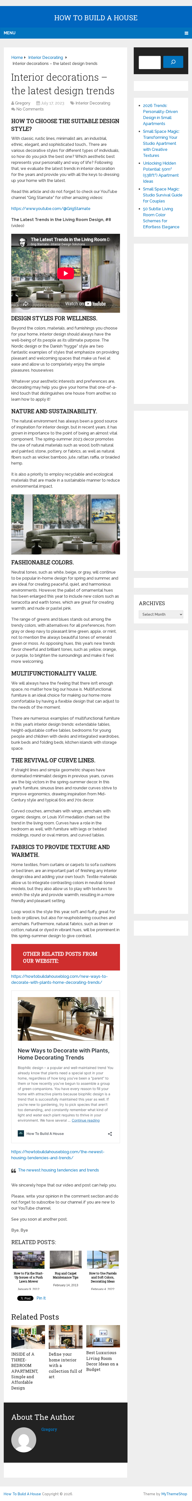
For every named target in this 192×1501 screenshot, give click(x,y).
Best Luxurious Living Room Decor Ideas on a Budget (102, 1361)
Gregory (22, 103)
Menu (10, 33)
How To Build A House (96, 17)
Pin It (41, 1298)
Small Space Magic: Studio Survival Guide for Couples (162, 195)
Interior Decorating (93, 103)
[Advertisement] (161, 324)
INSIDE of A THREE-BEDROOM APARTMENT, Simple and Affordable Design (24, 1370)
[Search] (173, 62)
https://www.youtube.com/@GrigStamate (50, 208)
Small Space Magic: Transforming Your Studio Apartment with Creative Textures (161, 143)
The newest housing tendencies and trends (58, 1170)
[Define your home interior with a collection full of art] (65, 1337)
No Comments (30, 109)
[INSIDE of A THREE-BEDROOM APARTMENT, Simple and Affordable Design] (28, 1337)
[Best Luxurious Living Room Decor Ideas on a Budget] (103, 1336)
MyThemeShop (174, 1494)
